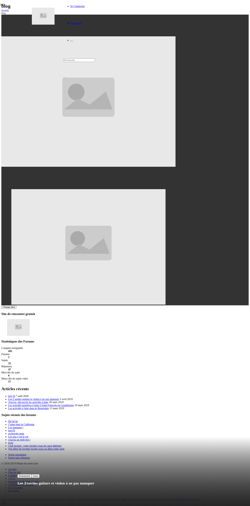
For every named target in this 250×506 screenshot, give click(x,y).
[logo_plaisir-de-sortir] (43, 23)
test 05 (11, 430)
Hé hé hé (13, 421)
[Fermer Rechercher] (64, 77)
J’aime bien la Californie (21, 424)
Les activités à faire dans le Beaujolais (28, 408)
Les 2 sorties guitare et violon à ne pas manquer (33, 399)
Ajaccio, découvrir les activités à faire (28, 402)
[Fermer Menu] (71, 41)
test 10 (11, 396)
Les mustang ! (15, 427)
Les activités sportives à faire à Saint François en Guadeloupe (41, 405)
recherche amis (16, 433)
